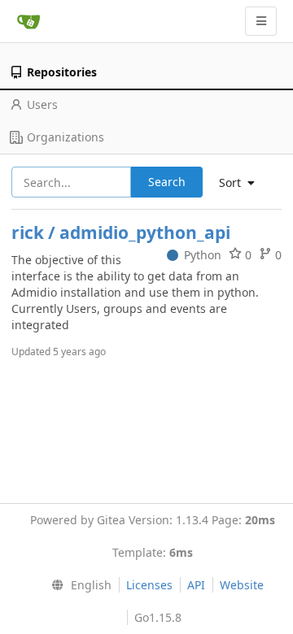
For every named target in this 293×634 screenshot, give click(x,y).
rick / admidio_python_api (120, 232)
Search (167, 181)
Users (42, 104)
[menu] (78, 585)
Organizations (65, 137)
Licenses (149, 585)
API (196, 585)
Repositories (62, 72)
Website (242, 585)
